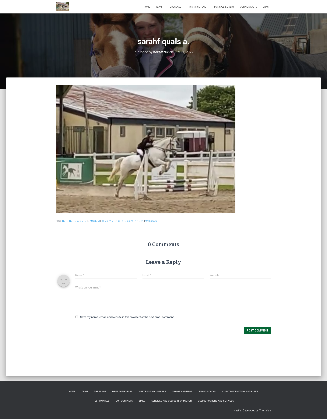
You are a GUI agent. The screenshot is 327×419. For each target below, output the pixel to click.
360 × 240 (107, 220)
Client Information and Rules (240, 391)
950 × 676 (151, 220)
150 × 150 (67, 220)
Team (159, 6)
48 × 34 (139, 220)
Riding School (198, 6)
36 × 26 (129, 220)
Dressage (176, 6)
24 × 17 (119, 220)
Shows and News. (182, 391)
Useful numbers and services (216, 400)
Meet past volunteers (152, 391)
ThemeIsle (265, 410)
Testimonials (101, 400)
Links (266, 6)
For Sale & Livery (224, 6)
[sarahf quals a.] (145, 148)
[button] (163, 6)
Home (147, 6)
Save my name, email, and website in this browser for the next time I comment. (127, 317)
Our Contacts (248, 6)
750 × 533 (94, 220)
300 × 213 (80, 220)
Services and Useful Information (171, 400)
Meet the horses (122, 391)
